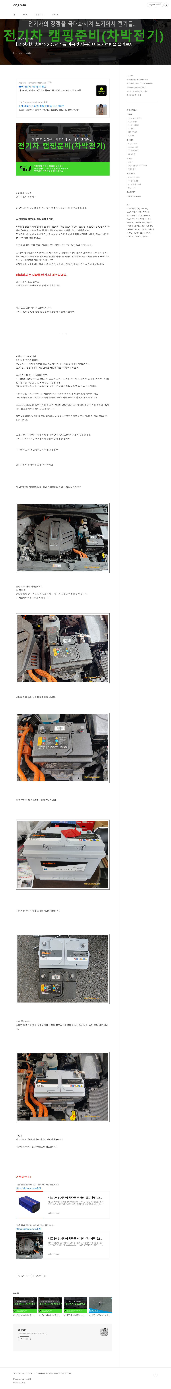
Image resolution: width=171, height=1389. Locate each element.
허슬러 (149, 222)
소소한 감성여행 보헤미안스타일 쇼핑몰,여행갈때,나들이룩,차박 (49, 109)
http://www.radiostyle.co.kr (31, 102)
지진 (140, 212)
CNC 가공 (131, 154)
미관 (138, 209)
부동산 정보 (132, 169)
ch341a (138, 222)
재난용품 (146, 212)
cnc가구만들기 (132, 212)
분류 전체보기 (132, 110)
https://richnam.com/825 (28, 1229)
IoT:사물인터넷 (133, 151)
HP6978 (130, 222)
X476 (148, 219)
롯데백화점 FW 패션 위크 (32, 86)
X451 (144, 229)
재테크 (130, 162)
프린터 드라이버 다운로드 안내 (137, 91)
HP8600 (130, 229)
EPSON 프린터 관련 (135, 118)
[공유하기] (26, 1276)
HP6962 (147, 233)
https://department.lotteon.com (32, 83)
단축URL (131, 136)
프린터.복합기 (132, 122)
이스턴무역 (130, 219)
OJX (143, 226)
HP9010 (138, 236)
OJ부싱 (129, 233)
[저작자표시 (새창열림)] (45, 1276)
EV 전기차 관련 (133, 181)
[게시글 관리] (29, 1276)
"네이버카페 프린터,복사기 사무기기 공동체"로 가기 (54, 1374)
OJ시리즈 (131, 129)
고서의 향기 (131, 192)
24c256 (144, 209)
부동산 (129, 158)
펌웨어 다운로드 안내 (134, 95)
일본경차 (149, 226)
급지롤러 (151, 229)
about (55, 14)
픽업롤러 (130, 226)
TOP (155, 1375)
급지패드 (137, 226)
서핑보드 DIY (132, 144)
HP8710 (146, 215)
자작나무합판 (140, 219)
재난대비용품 (138, 233)
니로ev (145, 236)
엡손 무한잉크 (131, 215)
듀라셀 (140, 215)
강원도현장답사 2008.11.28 (137, 166)
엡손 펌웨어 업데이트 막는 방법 (137, 80)
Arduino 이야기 (133, 147)
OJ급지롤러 (131, 209)
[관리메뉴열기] (166, 5)
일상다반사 (131, 173)
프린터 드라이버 (133, 125)
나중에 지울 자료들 (134, 196)
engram (19, 5)
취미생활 (130, 140)
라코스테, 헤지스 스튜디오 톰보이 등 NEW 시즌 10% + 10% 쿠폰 (50, 90)
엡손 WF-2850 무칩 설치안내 (137, 87)
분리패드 (138, 229)
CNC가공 (130, 236)
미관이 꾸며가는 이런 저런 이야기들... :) (32, 1333)
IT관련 (129, 114)
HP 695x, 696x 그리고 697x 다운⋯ (140, 84)
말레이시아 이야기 (134, 177)
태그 (25, 14)
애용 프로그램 (132, 132)
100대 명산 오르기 (134, 184)
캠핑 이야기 (132, 188)
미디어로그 (39, 14)
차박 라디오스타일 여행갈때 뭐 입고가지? (41, 106)
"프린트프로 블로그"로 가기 (22, 1374)
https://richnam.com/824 (28, 1188)
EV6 (143, 222)
